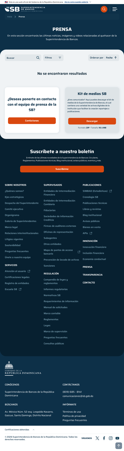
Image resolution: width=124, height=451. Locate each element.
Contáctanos (32, 121)
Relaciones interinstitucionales (21, 233)
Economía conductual (94, 259)
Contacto (89, 282)
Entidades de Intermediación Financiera (60, 192)
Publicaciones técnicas (95, 203)
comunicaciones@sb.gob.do (78, 396)
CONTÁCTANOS (71, 385)
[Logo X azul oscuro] (97, 438)
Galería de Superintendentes (20, 221)
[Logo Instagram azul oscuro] (111, 438)
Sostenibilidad (12, 245)
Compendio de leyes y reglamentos (56, 281)
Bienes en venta (92, 227)
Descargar (92, 121)
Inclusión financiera (93, 253)
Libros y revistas (92, 209)
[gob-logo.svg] (23, 368)
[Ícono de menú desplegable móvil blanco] (115, 9)
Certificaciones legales (17, 277)
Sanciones (49, 266)
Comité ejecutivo (14, 209)
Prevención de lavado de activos (61, 260)
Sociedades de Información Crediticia (59, 218)
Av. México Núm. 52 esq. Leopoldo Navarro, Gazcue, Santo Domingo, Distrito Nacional (29, 413)
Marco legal (11, 227)
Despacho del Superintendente (22, 203)
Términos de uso (72, 412)
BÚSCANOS (11, 404)
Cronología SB (90, 197)
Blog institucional (92, 215)
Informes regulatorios (56, 289)
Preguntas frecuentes (17, 251)
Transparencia (93, 275)
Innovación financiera (94, 247)
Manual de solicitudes (55, 307)
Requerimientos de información (61, 301)
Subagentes (50, 238)
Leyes (47, 325)
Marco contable (52, 313)
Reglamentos (51, 319)
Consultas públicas (54, 343)
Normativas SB (52, 295)
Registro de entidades (17, 283)
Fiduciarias (49, 210)
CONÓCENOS (12, 385)
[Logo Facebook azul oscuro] (104, 438)
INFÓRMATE (69, 404)
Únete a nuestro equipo (18, 257)
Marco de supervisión (55, 331)
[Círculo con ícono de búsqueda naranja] (104, 9)
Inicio (9, 16)
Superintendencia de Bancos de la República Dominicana (40, 436)
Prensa (22, 16)
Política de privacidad (74, 416)
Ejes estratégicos (14, 197)
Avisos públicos (91, 221)
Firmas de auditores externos (60, 226)
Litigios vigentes (14, 239)
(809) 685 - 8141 (72, 392)
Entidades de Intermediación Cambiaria (60, 202)
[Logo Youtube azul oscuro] (117, 438)
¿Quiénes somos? (14, 191)
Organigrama (12, 215)
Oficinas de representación (58, 232)
